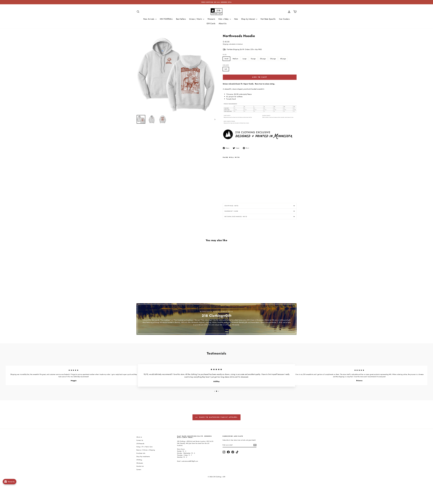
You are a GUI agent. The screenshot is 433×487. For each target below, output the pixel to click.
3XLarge (273, 59)
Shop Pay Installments (143, 456)
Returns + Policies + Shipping (145, 450)
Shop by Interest (248, 19)
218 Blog (139, 460)
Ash (226, 69)
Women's (211, 19)
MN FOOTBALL (166, 19)
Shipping (225, 44)
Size (225, 54)
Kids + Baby (224, 19)
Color (226, 65)
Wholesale (139, 463)
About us (139, 437)
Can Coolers (284, 19)
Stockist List (140, 466)
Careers (138, 469)
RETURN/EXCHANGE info (236, 216)
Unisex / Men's (195, 19)
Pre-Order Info (140, 453)
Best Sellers (181, 19)
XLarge (253, 59)
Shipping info (232, 206)
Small (226, 59)
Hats (236, 19)
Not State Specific (268, 19)
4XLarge (283, 59)
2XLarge (263, 59)
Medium (235, 59)
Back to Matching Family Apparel (218, 417)
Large (244, 59)
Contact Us (139, 440)
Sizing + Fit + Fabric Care (144, 447)
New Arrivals (149, 19)
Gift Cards (211, 23)
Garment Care (231, 211)
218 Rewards (140, 443)
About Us (222, 23)
